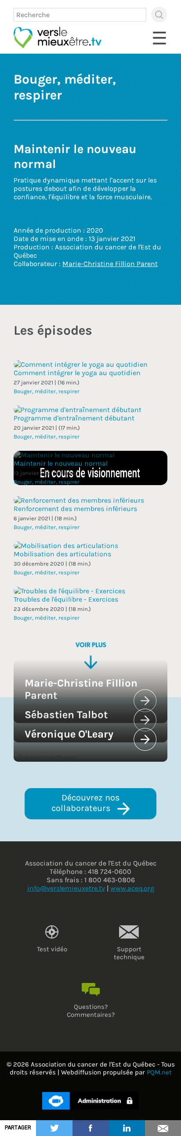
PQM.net (159, 1072)
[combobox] (80, 15)
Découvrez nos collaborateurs (86, 803)
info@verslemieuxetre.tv (66, 888)
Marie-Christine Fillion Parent (110, 263)
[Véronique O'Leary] (45, 757)
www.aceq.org (132, 888)
